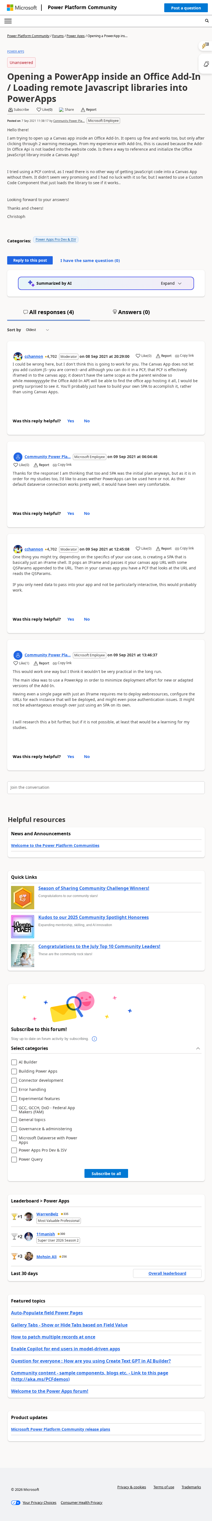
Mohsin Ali (46, 1256)
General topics (32, 1119)
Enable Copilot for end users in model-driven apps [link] (65, 1349)
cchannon (34, 356)
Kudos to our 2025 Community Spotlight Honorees (93, 917)
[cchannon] (18, 356)
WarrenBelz (47, 1214)
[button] (186, 9)
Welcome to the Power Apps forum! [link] (49, 1391)
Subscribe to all (106, 1173)
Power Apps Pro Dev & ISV (56, 239)
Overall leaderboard (167, 1273)
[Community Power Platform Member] (18, 457)
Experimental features (39, 1098)
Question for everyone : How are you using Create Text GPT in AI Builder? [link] (91, 1361)
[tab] (48, 314)
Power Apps (76, 36)
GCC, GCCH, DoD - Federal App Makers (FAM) (47, 1110)
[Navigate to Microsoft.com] (22, 7)
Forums (58, 36)
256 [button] (64, 1256)
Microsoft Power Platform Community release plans (60, 1429)
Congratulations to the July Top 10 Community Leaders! (99, 946)
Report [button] (91, 109)
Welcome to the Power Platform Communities (55, 845)
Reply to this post (30, 260)
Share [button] (69, 109)
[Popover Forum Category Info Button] (94, 1039)
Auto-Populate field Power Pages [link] (47, 1313)
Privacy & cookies (131, 1486)
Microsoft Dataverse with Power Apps (48, 1140)
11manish (45, 1234)
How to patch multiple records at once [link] (53, 1337)
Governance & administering (45, 1129)
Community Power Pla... (69, 121)
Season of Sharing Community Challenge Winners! (93, 888)
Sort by (14, 329)
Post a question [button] (186, 8)
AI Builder (28, 1062)
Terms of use (163, 1486)
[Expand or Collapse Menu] (8, 21)
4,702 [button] (52, 356)
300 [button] (62, 1234)
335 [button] (65, 1214)
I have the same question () (90, 260)
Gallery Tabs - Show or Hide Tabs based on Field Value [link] (69, 1325)
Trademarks (191, 1486)
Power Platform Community (82, 7)
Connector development (41, 1080)
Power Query (31, 1159)
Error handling (32, 1089)
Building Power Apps (38, 1071)
